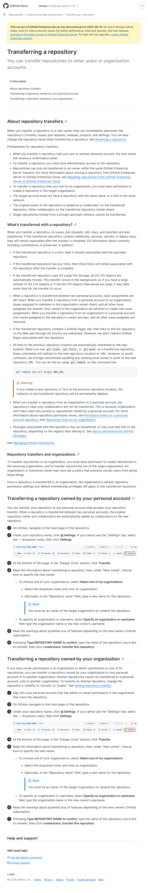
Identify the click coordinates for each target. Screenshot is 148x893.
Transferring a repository (80, 14)
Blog (101, 879)
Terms (37, 879)
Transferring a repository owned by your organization (63, 658)
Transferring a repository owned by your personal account (68, 498)
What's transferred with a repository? (40, 224)
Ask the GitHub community (26, 857)
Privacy (48, 879)
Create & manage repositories (44, 14)
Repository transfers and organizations (41, 454)
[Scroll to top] (140, 885)
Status (59, 879)
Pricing (70, 879)
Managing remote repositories (33, 443)
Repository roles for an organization (70, 419)
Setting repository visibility (93, 685)
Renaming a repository (110, 139)
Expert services (86, 879)
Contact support (20, 862)
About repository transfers (35, 121)
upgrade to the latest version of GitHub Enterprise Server (43, 34)
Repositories (16, 14)
